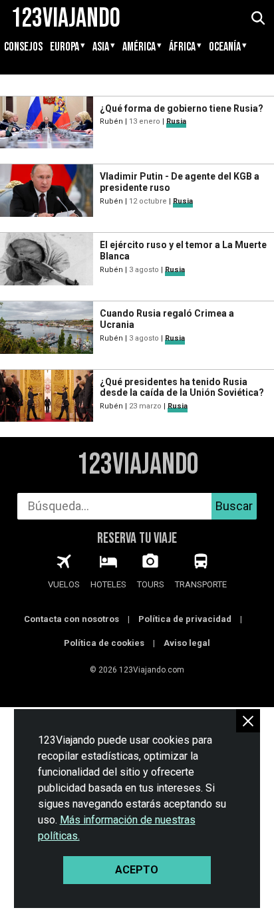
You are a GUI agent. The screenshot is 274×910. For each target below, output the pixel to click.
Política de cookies (104, 643)
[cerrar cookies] (248, 720)
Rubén (111, 121)
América (139, 47)
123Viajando (137, 465)
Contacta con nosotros (71, 619)
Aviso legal (187, 643)
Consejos (23, 47)
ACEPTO (136, 869)
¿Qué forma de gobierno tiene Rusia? (181, 108)
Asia (100, 47)
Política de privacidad (184, 619)
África (182, 47)
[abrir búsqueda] (257, 18)
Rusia (176, 121)
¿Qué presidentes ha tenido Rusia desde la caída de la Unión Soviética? (182, 387)
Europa (64, 47)
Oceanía (225, 47)
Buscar (234, 506)
